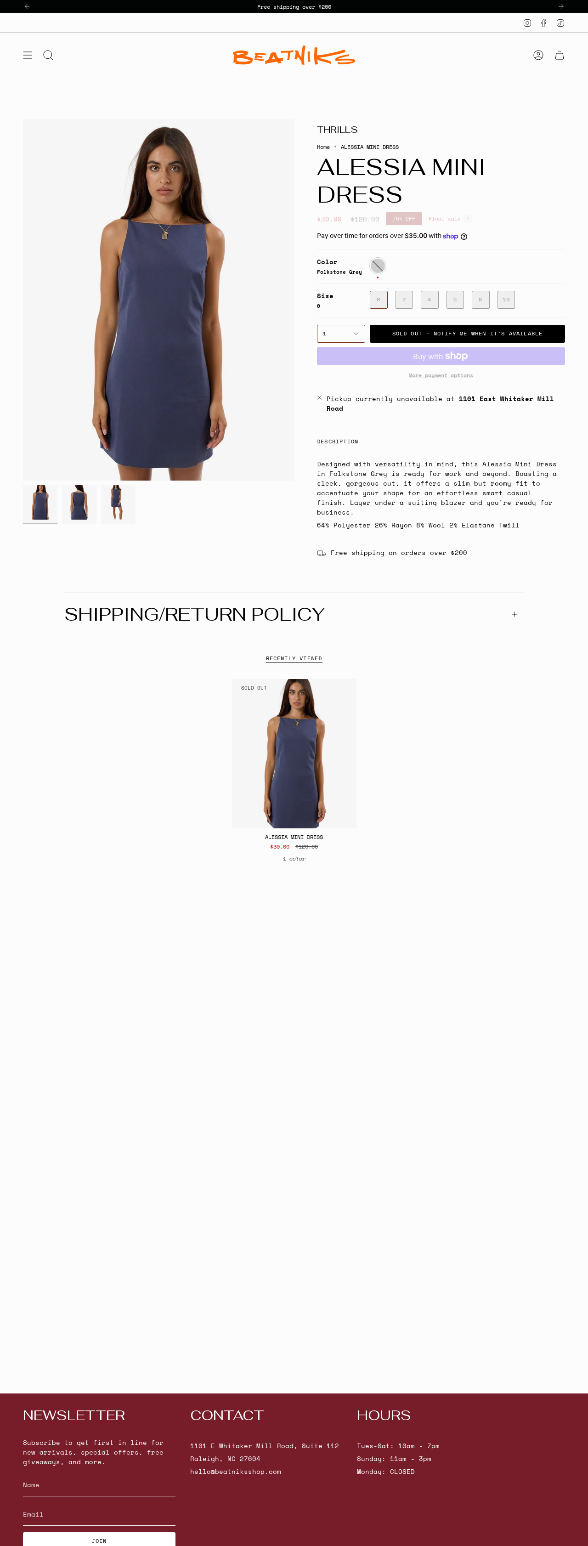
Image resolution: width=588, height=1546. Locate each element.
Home (323, 146)
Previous (23, 300)
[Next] (561, 6)
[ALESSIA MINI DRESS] (294, 753)
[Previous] (27, 6)
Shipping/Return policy (194, 614)
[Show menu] (27, 55)
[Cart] (559, 55)
